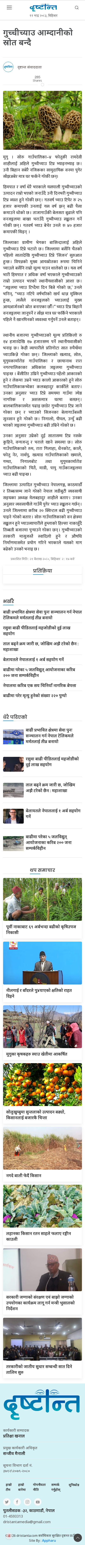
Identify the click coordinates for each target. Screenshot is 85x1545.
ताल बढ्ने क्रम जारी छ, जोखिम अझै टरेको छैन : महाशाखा (41, 646)
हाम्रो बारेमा (22, 1487)
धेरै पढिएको (15, 717)
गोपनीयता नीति (39, 1487)
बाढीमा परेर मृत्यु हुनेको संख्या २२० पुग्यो (35, 695)
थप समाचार (42, 870)
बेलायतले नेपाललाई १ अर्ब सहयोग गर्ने (33, 659)
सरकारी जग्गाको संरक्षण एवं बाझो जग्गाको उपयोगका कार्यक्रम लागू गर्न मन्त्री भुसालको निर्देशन (40, 1302)
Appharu (49, 1540)
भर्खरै (8, 601)
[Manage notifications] (9, 1536)
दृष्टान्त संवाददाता (30, 66)
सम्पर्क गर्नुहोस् (55, 1487)
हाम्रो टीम (9, 1487)
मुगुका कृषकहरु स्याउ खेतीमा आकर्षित (36, 1054)
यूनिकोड (74, 1485)
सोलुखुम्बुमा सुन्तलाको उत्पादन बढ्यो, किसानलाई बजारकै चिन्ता (35, 1114)
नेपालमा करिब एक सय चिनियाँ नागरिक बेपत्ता (39, 685)
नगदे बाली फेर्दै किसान (23, 1175)
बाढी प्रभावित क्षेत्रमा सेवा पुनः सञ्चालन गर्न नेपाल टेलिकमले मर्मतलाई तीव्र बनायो (42, 614)
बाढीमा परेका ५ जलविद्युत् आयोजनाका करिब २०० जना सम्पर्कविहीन (39, 672)
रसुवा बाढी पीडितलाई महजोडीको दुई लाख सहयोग (36, 630)
